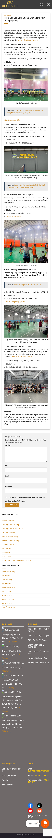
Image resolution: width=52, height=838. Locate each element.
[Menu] (41, 4)
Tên (6, 465)
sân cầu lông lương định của (15, 302)
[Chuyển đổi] (49, 572)
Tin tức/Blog (6, 553)
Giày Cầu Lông (7, 595)
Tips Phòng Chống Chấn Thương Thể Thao (16, 560)
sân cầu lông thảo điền (12, 120)
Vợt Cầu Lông (6, 592)
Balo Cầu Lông (7, 603)
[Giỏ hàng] (48, 4)
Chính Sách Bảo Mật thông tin (37, 646)
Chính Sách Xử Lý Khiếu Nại (38, 652)
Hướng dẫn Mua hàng (37, 658)
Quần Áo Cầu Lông (8, 607)
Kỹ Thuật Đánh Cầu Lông (10, 541)
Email (7, 476)
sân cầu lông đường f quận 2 (28, 40)
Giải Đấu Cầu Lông (8, 533)
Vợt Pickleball (6, 576)
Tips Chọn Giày (7, 556)
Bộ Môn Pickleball (8, 521)
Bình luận (8, 445)
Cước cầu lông (7, 580)
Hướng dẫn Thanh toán (38, 663)
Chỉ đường (13, 642)
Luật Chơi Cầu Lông (8, 544)
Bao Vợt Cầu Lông (8, 599)
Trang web (8, 486)
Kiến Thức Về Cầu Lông (10, 537)
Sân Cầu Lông (8, 15)
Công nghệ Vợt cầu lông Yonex (12, 529)
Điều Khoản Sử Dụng (37, 640)
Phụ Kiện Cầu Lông (8, 572)
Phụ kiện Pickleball (8, 588)
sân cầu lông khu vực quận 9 (22, 356)
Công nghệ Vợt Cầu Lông (10, 525)
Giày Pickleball (7, 584)
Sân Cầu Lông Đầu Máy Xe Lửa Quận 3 (27, 285)
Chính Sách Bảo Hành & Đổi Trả (38, 630)
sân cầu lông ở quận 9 (13, 216)
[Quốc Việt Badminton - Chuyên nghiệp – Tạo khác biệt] (11, 4)
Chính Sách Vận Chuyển (38, 635)
